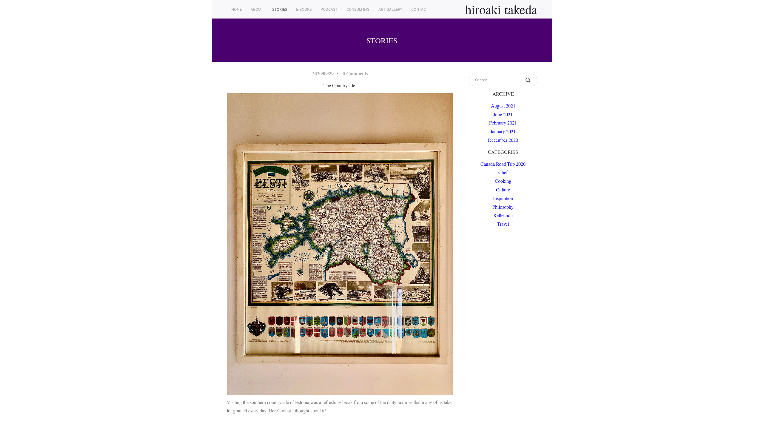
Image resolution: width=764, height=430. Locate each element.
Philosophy (503, 207)
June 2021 (503, 114)
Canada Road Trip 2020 (503, 164)
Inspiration (503, 198)
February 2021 (503, 122)
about (257, 9)
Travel (503, 224)
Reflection (503, 215)
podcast (329, 9)
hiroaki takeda (501, 9)
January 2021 (503, 131)
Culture (503, 189)
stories (279, 9)
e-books (304, 9)
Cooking (503, 181)
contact (419, 9)
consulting (357, 9)
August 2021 (503, 105)
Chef (503, 172)
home (236, 9)
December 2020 (503, 140)
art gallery (390, 9)
